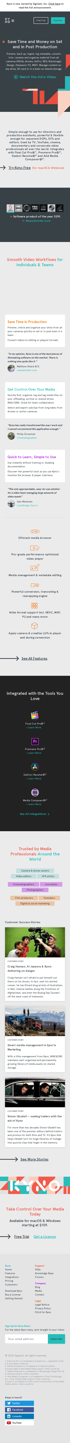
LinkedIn (17, 1416)
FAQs (38, 1269)
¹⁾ (35, 152)
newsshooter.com (27, 370)
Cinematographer (27, 437)
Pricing (9, 1280)
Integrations (12, 1277)
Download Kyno (13, 1290)
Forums (39, 1277)
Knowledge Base (44, 1273)
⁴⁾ (43, 159)
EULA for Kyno (43, 1312)
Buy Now (58, 20)
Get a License (45, 1236)
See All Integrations (33, 814)
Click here (54, 3)
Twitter (16, 1403)
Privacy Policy (43, 1308)
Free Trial (40, 20)
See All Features (35, 658)
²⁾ (60, 152)
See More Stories (34, 1159)
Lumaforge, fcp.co (27, 505)
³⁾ (36, 156)
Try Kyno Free (20, 167)
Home (8, 1269)
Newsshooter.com (38, 220)
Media (38, 1290)
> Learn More (33, 727)
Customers (11, 1284)
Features (10, 1273)
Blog (37, 1287)
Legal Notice (42, 1304)
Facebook (17, 1409)
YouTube (17, 1422)
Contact (39, 1294)
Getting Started (13, 1298)
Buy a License (13, 1294)
